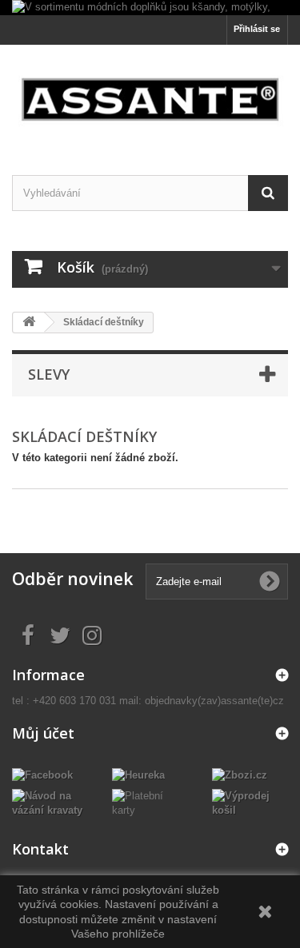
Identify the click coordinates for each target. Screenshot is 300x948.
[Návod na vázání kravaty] (50, 803)
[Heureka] (138, 775)
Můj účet (43, 733)
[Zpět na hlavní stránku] (29, 323)
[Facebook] (42, 775)
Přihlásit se (257, 29)
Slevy (49, 374)
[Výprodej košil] (250, 803)
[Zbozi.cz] (239, 775)
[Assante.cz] (150, 96)
